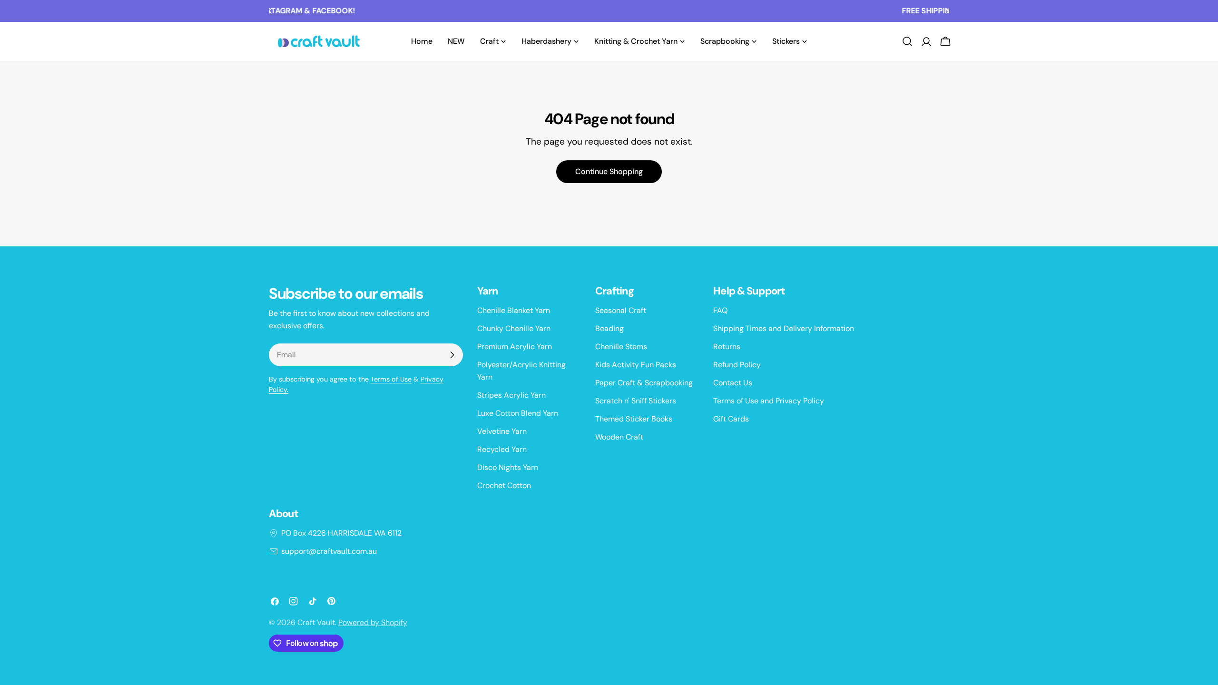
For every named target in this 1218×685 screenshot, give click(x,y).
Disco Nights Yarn (507, 467)
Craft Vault (316, 622)
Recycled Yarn (502, 449)
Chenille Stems (621, 347)
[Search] (907, 41)
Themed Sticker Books (633, 419)
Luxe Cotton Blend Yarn (517, 413)
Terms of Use (391, 379)
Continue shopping (609, 171)
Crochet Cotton (504, 485)
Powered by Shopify (372, 622)
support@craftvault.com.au (329, 551)
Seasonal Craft (620, 310)
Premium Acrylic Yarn (514, 347)
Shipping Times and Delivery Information (783, 328)
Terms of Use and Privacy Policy (768, 401)
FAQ (720, 310)
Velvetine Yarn (502, 431)
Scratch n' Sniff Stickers (635, 401)
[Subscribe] (452, 355)
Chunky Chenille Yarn (513, 328)
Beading (609, 328)
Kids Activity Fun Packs (635, 365)
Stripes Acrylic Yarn (511, 395)
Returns (726, 347)
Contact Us (732, 383)
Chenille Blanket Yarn (513, 310)
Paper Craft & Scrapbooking (644, 383)
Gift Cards (731, 419)
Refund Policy (737, 365)
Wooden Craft (619, 437)
